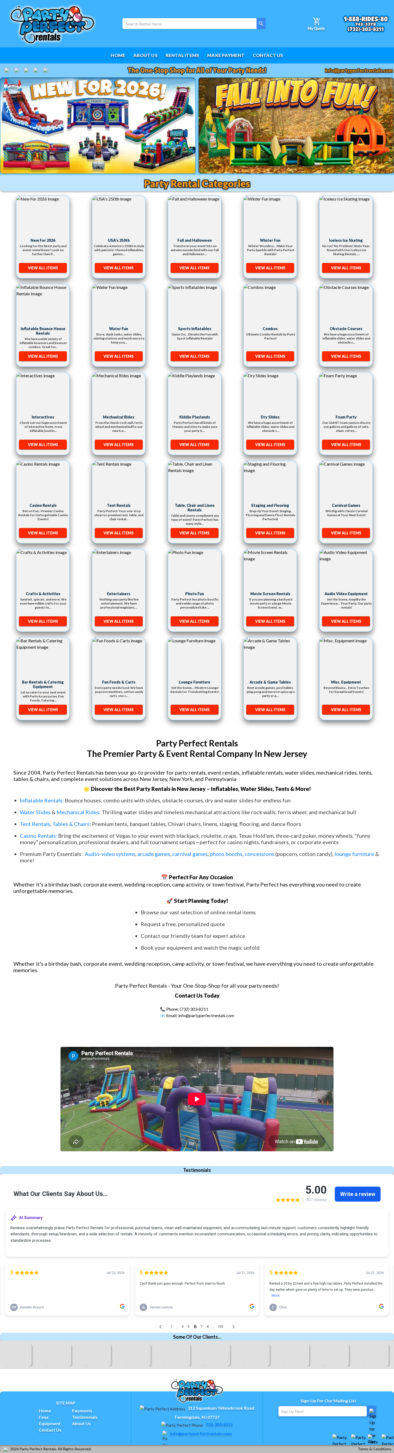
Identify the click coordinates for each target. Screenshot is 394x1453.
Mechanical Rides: (79, 812)
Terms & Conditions (374, 1449)
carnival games (190, 854)
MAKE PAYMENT (225, 55)
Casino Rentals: (39, 835)
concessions (259, 854)
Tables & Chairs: (71, 824)
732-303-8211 (219, 1424)
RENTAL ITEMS (182, 55)
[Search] (261, 23)
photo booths (226, 854)
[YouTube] (17, 70)
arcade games (153, 854)
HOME (118, 55)
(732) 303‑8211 (194, 1009)
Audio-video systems (110, 854)
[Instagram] (36, 70)
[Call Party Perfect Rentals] (365, 23)
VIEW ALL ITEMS (43, 268)
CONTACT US (268, 55)
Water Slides (35, 812)
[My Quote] (316, 23)
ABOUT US (145, 55)
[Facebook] (7, 70)
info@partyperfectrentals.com (359, 70)
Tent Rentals (35, 824)
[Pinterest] (46, 70)
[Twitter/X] (26, 70)
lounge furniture (354, 854)
